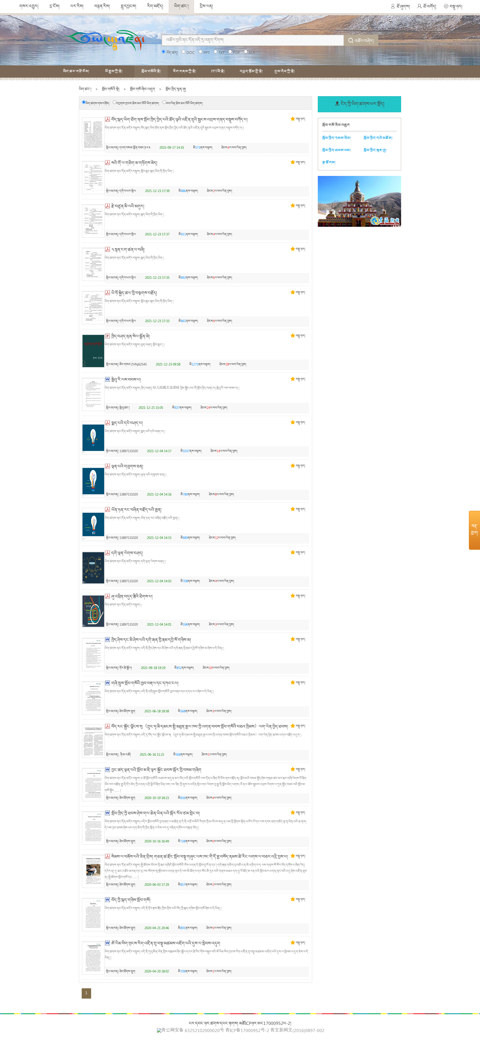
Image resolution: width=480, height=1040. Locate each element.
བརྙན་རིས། (102, 6)
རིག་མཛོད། (155, 6)
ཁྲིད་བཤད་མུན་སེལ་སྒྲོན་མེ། (130, 336)
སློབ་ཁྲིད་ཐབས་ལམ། (336, 150)
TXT (221, 53)
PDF (236, 53)
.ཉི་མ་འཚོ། (125, 755)
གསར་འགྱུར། (28, 6)
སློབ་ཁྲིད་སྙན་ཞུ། (176, 89)
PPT (206, 53)
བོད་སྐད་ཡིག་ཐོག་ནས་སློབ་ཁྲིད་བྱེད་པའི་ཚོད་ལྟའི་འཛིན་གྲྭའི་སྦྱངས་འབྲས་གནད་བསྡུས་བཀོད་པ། (179, 120)
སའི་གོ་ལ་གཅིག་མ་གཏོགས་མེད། (134, 163)
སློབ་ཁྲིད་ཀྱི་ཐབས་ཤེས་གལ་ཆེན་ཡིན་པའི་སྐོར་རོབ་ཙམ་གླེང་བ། (155, 813)
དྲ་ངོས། (54, 6)
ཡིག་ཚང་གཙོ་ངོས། (76, 71)
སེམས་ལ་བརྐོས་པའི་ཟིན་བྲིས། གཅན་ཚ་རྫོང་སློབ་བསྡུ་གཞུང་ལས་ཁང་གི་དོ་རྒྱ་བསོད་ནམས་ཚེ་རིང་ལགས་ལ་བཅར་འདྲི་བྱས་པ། (199, 857)
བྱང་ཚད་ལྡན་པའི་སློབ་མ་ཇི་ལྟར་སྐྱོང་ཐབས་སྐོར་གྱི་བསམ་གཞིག (156, 770)
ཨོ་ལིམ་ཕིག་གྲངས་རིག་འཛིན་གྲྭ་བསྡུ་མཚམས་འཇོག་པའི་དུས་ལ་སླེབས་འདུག (165, 943)
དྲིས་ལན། (206, 6)
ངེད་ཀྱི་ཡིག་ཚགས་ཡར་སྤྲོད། (362, 104)
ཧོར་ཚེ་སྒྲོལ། (125, 668)
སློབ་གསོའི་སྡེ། (151, 71)
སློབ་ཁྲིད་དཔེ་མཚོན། (378, 138)
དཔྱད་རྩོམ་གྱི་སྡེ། (251, 71)
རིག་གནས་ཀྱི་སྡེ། (184, 71)
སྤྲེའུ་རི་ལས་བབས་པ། (126, 380)
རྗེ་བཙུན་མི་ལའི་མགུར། (127, 206)
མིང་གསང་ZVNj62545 (133, 364)
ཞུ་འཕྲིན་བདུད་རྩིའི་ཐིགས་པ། (131, 597)
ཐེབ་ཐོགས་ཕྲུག (127, 711)
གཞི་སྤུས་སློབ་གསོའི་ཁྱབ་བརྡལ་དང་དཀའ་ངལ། (144, 683)
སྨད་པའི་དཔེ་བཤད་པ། (127, 423)
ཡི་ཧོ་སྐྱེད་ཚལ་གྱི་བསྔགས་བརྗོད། (134, 293)
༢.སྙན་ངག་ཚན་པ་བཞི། (127, 250)
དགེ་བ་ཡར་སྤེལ (127, 191)
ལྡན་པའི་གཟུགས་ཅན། (127, 467)
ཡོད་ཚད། (172, 53)
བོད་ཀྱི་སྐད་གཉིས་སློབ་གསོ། (130, 900)
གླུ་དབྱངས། (128, 6)
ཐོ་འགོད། (429, 7)
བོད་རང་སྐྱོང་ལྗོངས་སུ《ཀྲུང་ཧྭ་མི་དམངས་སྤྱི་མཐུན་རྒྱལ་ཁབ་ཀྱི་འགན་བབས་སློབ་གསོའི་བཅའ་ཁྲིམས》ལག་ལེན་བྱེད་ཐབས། (199, 727)
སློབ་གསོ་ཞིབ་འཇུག (142, 89)
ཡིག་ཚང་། (181, 6)
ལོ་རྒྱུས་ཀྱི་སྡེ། (113, 71)
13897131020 (128, 451)
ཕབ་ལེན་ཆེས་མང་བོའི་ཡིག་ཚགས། (184, 103)
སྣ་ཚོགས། (329, 162)
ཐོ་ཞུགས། (403, 7)
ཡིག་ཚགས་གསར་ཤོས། (97, 103)
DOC (190, 53)
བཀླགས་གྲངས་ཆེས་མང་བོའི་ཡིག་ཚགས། (137, 103)
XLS (252, 53)
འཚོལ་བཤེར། (364, 41)
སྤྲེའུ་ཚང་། (124, 408)
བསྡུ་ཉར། (456, 7)
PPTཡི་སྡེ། (218, 71)
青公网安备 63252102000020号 (192, 1031)
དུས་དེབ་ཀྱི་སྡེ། (284, 71)
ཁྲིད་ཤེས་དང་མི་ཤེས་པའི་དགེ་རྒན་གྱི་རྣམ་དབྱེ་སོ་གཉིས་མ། (151, 640)
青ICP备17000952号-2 (247, 1031)
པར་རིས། (77, 6)
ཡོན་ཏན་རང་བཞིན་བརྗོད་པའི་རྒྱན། (136, 510)
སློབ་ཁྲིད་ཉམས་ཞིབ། (336, 138)
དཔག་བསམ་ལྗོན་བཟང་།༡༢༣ (134, 148)
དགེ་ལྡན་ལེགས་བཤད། (127, 553)
